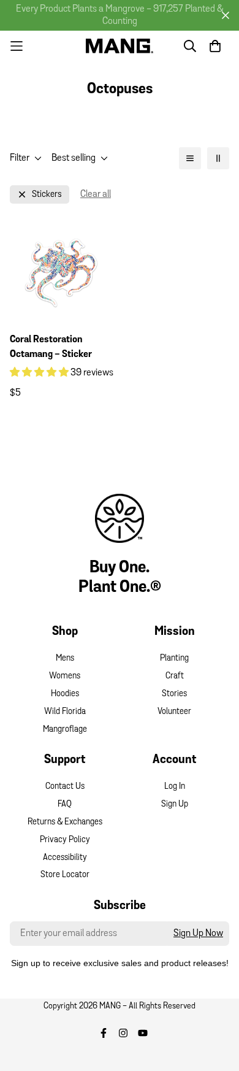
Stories (174, 694)
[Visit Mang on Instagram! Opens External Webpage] (123, 1033)
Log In (174, 786)
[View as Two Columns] (218, 158)
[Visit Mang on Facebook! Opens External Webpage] (103, 1033)
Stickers (47, 194)
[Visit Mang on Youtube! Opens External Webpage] (143, 1033)
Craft (174, 676)
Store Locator (64, 875)
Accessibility (65, 857)
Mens (65, 658)
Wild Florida (65, 711)
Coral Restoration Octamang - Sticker (51, 347)
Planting (174, 658)
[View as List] (190, 158)
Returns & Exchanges (65, 822)
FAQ (65, 804)
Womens (64, 676)
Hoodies (65, 694)
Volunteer (174, 711)
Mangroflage (65, 729)
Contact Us (65, 786)
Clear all (95, 194)
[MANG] (119, 46)
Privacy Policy (65, 840)
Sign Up (174, 804)
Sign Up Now (198, 934)
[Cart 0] (215, 46)
